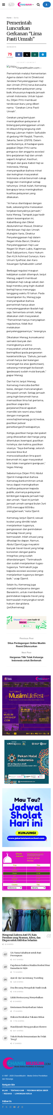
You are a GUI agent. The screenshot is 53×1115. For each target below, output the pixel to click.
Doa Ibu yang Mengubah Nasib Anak (28, 987)
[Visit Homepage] (26, 4)
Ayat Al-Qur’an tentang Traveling (26, 978)
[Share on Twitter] (26, 54)
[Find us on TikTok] (18, 1106)
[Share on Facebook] (19, 54)
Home (9, 17)
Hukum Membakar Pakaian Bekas (27, 1017)
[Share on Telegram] (42, 54)
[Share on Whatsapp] (34, 54)
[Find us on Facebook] (2, 1107)
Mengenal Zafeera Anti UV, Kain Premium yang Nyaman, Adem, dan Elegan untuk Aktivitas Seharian (21, 937)
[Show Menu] (3, 4)
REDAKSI (8, 1093)
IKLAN (5, 1090)
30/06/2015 (11, 46)
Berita (16, 17)
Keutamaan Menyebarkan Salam (26, 1007)
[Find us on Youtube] (14, 1107)
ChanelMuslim (20, 1075)
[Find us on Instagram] (10, 1107)
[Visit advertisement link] (26, 622)
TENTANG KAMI (17, 1090)
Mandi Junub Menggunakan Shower (28, 1026)
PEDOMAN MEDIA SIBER (37, 1090)
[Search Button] (38, 4)
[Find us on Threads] (22, 1106)
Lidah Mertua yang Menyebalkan (26, 997)
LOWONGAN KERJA (23, 1093)
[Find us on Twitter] (6, 1107)
